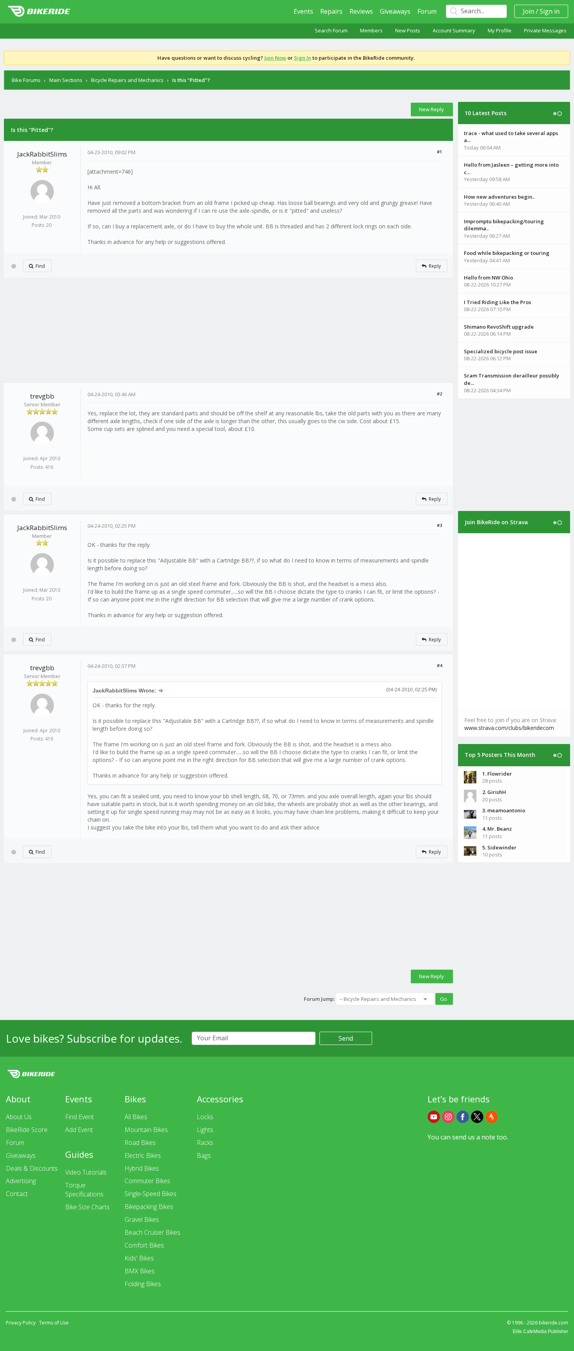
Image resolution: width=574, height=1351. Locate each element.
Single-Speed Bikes (150, 1193)
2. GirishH (494, 792)
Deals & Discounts (32, 1168)
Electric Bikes (143, 1155)
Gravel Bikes (142, 1219)
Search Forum (331, 30)
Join (528, 11)
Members (371, 30)
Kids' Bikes (139, 1258)
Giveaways (395, 11)
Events (303, 11)
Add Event (79, 1129)
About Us (19, 1116)
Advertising (21, 1181)
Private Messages (545, 30)
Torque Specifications (84, 1189)
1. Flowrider (497, 773)
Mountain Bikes (146, 1129)
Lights (205, 1129)
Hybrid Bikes (142, 1168)
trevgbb (42, 396)
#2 (439, 394)
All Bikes (136, 1116)
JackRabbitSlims (42, 154)
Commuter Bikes (147, 1181)
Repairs (331, 11)
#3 (439, 525)
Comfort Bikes (144, 1245)
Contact (17, 1193)
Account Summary (454, 30)
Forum (427, 11)
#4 (439, 665)
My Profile (500, 30)
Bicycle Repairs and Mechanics (127, 80)
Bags (204, 1155)
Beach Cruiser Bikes (152, 1232)
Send (346, 1038)
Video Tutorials (86, 1172)
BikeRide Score (27, 1129)
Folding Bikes (143, 1284)
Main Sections (65, 80)
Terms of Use (54, 1322)
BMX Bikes (140, 1271)
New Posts (407, 30)
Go (443, 998)
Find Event (79, 1116)
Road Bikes (140, 1142)
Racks (205, 1142)
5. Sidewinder (499, 847)
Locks (205, 1116)
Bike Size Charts (87, 1207)
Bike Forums (26, 80)
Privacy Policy (21, 1322)
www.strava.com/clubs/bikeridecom (509, 728)
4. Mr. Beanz (497, 828)
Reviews (361, 11)
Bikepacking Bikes (149, 1206)
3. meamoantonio (503, 810)
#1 (439, 152)
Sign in (550, 11)
